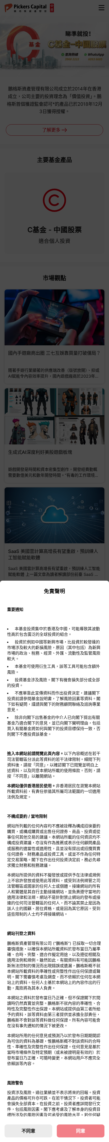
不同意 (28, 1131)
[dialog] (54, 861)
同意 (80, 1131)
